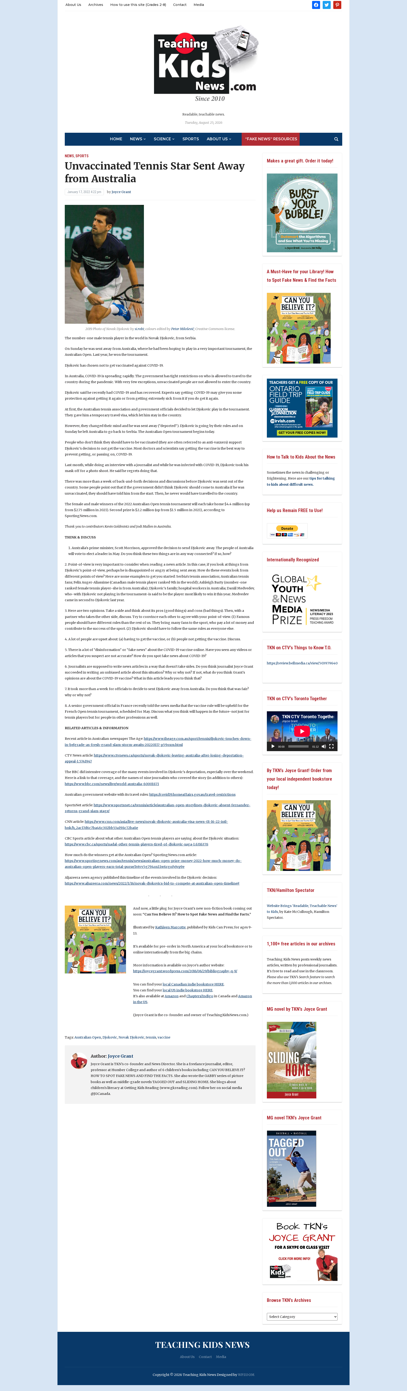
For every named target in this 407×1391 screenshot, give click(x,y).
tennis (151, 1037)
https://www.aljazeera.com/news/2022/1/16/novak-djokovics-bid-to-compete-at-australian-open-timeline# (152, 883)
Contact (180, 5)
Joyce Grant (121, 192)
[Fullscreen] (331, 746)
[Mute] (324, 746)
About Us (73, 5)
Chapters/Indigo (199, 996)
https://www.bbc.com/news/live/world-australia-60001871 (112, 784)
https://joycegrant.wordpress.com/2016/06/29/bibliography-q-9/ (185, 971)
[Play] (273, 746)
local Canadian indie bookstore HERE (193, 984)
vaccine (164, 1037)
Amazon (172, 996)
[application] (302, 731)
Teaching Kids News (202, 1344)
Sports (191, 139)
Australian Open (87, 1037)
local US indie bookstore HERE (187, 990)
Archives (95, 5)
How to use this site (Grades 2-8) (138, 5)
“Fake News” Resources (271, 139)
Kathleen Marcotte (170, 927)
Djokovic (109, 1037)
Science (162, 139)
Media (199, 5)
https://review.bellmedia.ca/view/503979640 (302, 663)
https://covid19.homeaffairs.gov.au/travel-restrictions (192, 794)
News (136, 139)
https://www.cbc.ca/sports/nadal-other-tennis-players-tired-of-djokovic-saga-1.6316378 (136, 844)
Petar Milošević (182, 329)
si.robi (139, 329)
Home (116, 139)
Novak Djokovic (131, 1037)
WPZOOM (246, 1375)
